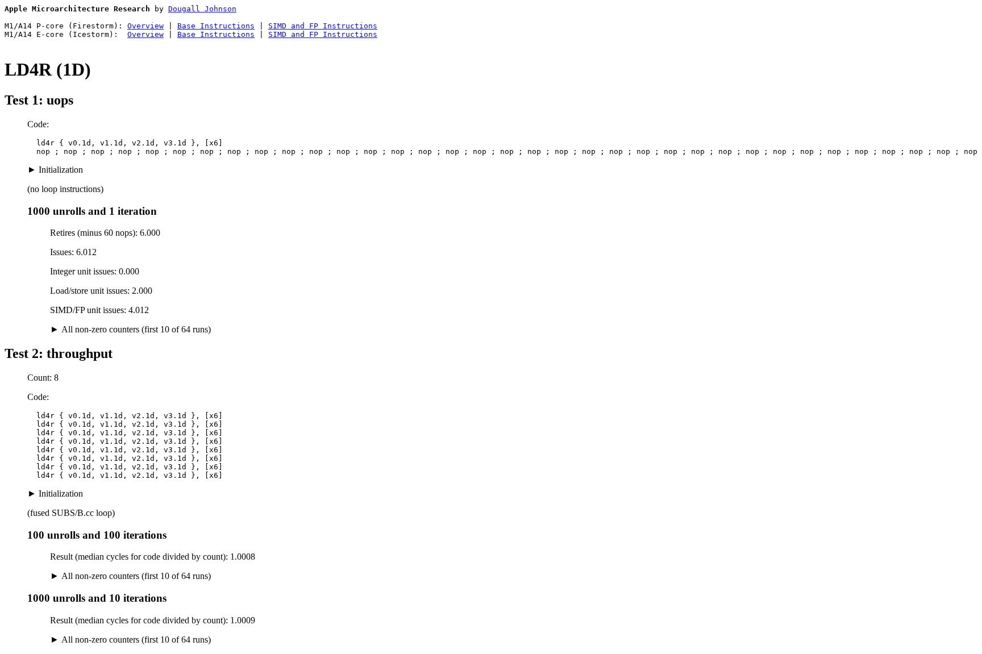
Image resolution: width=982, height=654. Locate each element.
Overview (145, 26)
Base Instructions (216, 26)
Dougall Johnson (202, 9)
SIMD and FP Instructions (322, 26)
